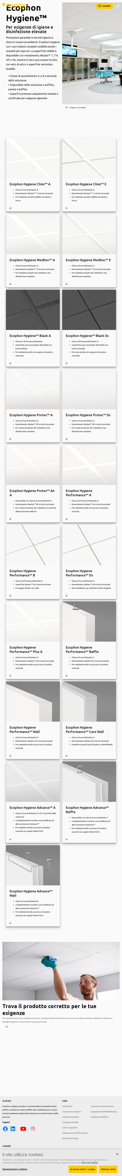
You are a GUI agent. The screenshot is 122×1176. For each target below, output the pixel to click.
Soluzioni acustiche (70, 1117)
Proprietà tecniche (70, 1122)
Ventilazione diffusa (100, 1117)
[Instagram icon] (33, 1131)
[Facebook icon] (5, 1131)
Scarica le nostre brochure (102, 1106)
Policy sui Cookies (89, 1162)
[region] (61, 1162)
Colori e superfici (69, 1127)
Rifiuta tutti (108, 1169)
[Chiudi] (117, 1154)
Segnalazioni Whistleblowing (103, 1111)
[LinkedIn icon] (14, 1131)
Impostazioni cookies (14, 1169)
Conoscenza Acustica (71, 1111)
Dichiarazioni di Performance (74, 1133)
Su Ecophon (67, 1106)
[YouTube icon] (23, 1131)
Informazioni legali (70, 1138)
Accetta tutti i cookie (82, 1169)
